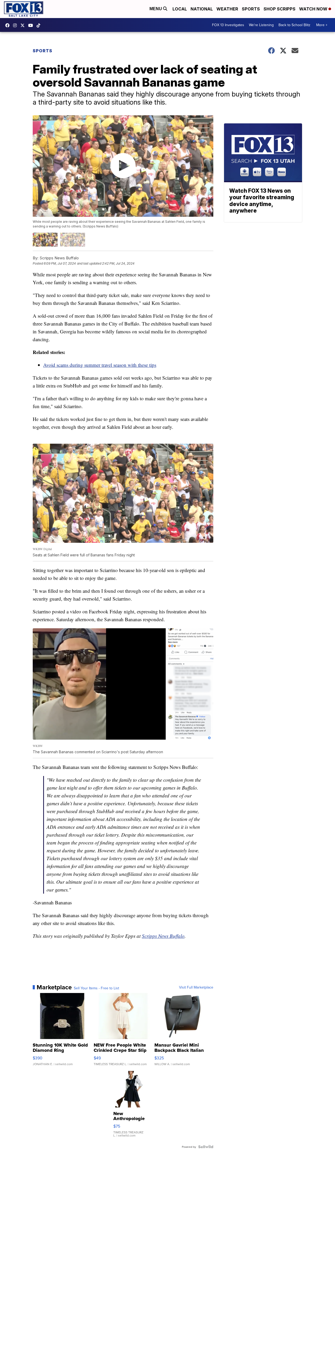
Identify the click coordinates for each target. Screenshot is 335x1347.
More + (321, 24)
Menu (156, 9)
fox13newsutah (8, 25)
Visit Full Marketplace (196, 987)
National (202, 9)
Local (179, 9)
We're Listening (261, 24)
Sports (251, 9)
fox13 (23, 25)
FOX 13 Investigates (228, 24)
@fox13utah (40, 25)
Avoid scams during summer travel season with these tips (99, 365)
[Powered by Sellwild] (205, 1147)
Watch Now (313, 9)
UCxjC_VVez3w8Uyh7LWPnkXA (32, 25)
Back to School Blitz (294, 24)
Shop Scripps (279, 9)
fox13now (16, 25)
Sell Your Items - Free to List (96, 988)
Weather (227, 9)
